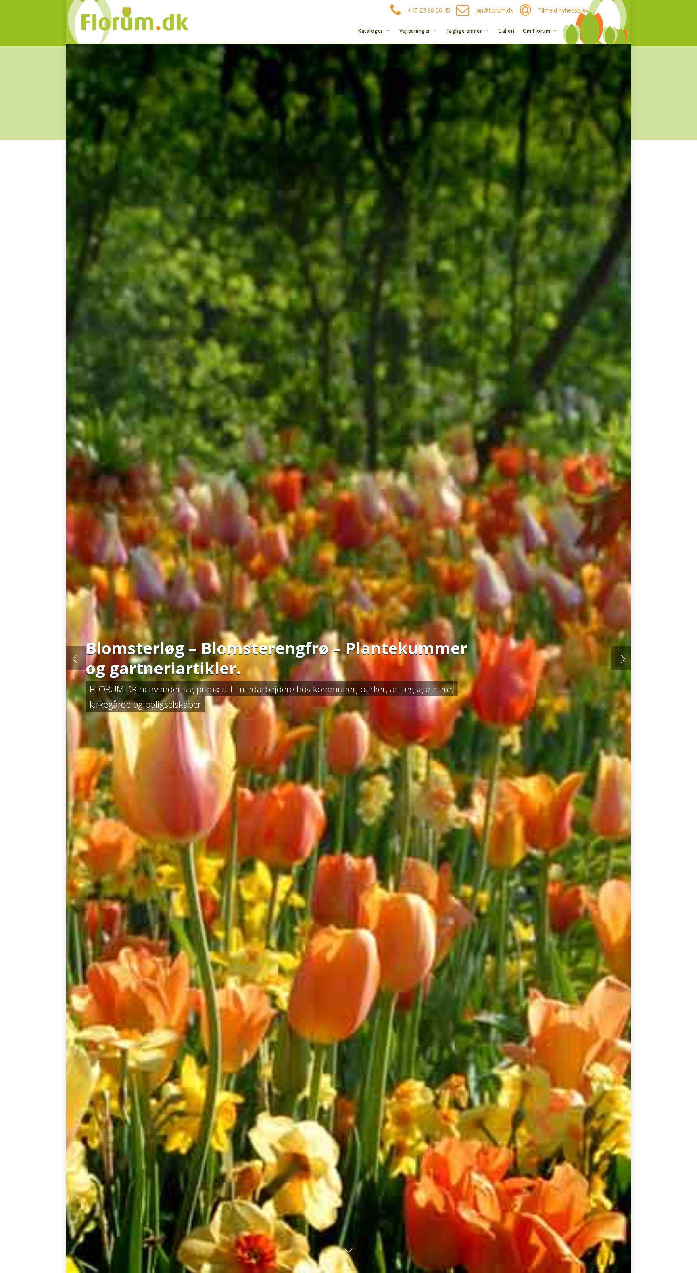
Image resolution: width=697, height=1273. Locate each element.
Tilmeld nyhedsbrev (563, 10)
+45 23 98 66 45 (429, 10)
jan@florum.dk (494, 10)
